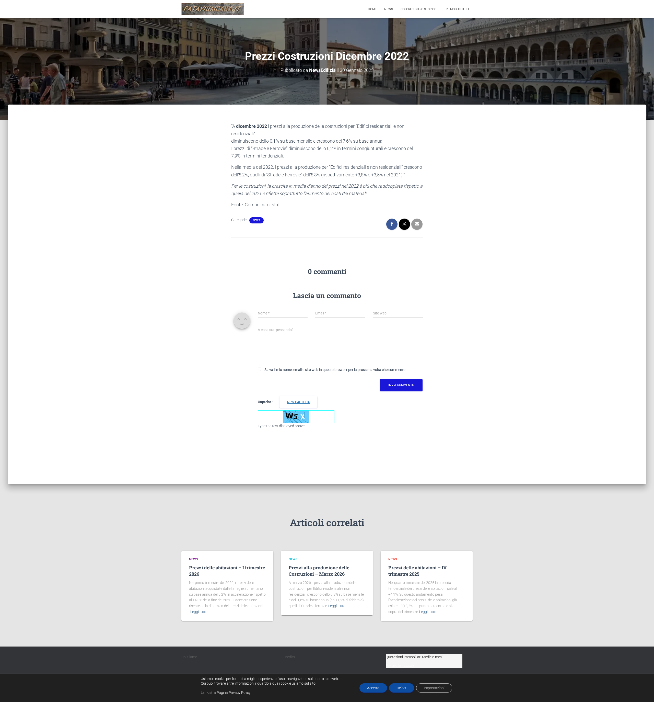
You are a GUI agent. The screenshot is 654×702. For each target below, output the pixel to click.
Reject (401, 688)
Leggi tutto (198, 612)
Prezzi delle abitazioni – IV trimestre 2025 (417, 570)
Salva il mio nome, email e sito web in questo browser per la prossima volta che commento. (335, 370)
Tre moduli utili (456, 9)
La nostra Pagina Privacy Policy (226, 692)
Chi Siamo (189, 657)
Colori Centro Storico (418, 9)
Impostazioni (434, 688)
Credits (289, 657)
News (388, 9)
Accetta (373, 688)
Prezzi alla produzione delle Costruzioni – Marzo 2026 (319, 570)
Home (372, 9)
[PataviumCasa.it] (213, 9)
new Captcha (298, 402)
